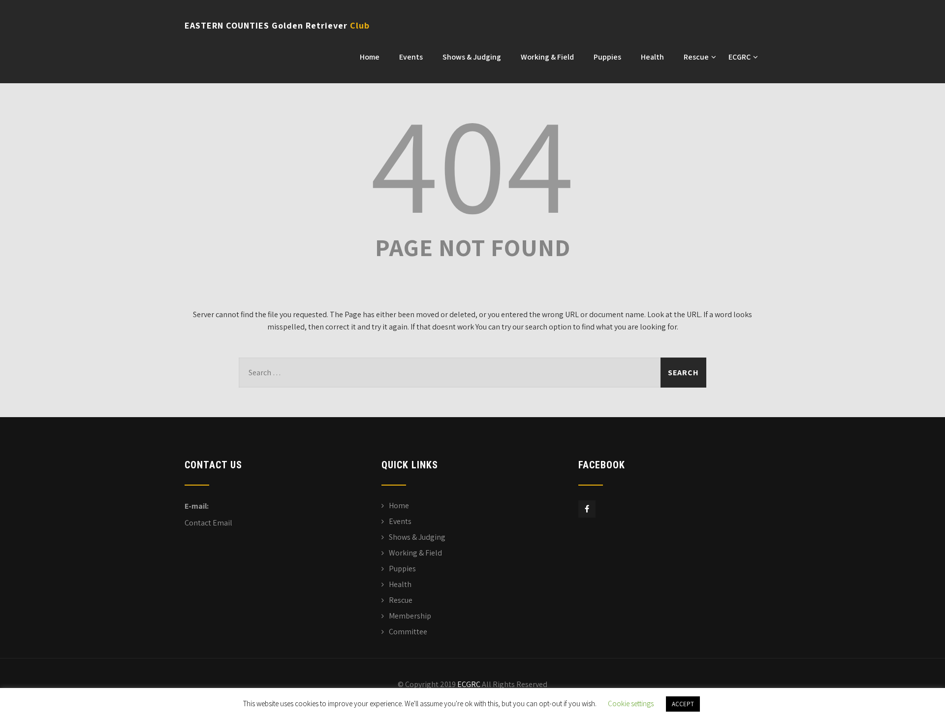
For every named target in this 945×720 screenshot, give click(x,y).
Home (369, 57)
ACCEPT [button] (683, 704)
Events (411, 57)
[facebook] (587, 509)
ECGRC (739, 57)
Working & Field (547, 57)
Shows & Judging (471, 57)
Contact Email (208, 523)
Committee (408, 631)
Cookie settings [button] (631, 703)
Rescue (696, 57)
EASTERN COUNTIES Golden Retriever (277, 25)
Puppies (607, 57)
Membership (410, 616)
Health (652, 57)
